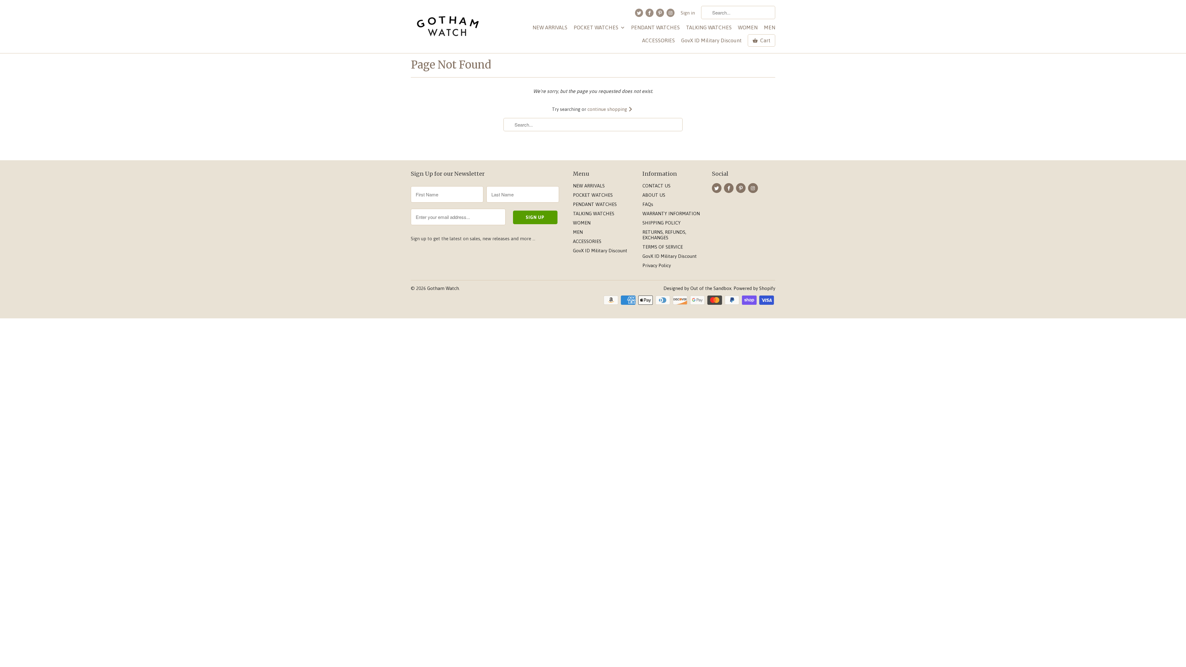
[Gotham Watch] (448, 26)
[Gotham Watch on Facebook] (650, 13)
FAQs (647, 204)
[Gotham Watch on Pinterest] (660, 13)
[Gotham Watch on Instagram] (671, 13)
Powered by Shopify (754, 288)
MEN (769, 28)
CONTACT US (656, 185)
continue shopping (607, 109)
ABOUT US (653, 195)
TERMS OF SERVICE (662, 247)
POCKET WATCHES (597, 28)
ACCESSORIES (658, 41)
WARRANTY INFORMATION (671, 213)
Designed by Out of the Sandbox (697, 288)
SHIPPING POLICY (661, 222)
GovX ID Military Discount (711, 41)
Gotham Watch (443, 288)
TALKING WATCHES (709, 28)
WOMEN (748, 28)
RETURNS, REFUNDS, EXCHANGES (664, 234)
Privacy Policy (656, 265)
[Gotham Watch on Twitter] (639, 13)
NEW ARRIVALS (549, 28)
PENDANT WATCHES (655, 28)
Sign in (688, 12)
